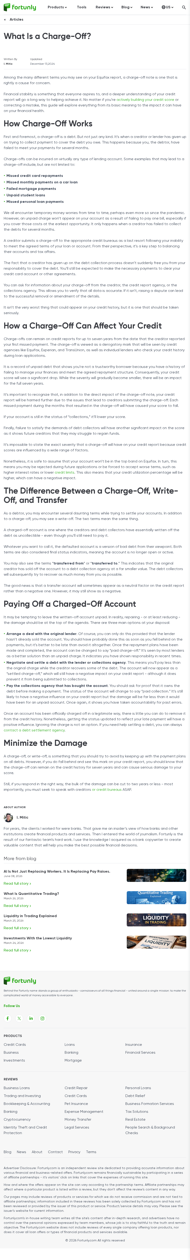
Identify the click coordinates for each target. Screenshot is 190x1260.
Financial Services (140, 1053)
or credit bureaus (107, 790)
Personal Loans (138, 1088)
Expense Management (84, 1112)
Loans (70, 1045)
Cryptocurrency (17, 1120)
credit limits (64, 473)
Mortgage (73, 1060)
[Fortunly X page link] (19, 1018)
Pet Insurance (76, 1104)
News (21, 1152)
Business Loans (17, 1088)
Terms (91, 1152)
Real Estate (135, 1120)
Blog (7, 1152)
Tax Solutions (136, 1112)
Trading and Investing (22, 1096)
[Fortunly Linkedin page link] (31, 1018)
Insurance (133, 1045)
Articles (16, 20)
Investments (14, 1060)
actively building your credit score (145, 100)
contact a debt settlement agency (34, 730)
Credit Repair (76, 1088)
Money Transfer (78, 1120)
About (37, 1152)
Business (11, 1053)
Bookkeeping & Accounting (27, 1104)
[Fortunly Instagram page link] (42, 1018)
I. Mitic (8, 64)
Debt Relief (135, 1096)
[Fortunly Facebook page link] (8, 1018)
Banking (71, 1053)
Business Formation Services (149, 1104)
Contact (55, 1152)
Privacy (74, 1152)
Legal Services (77, 1127)
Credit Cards (15, 1045)
